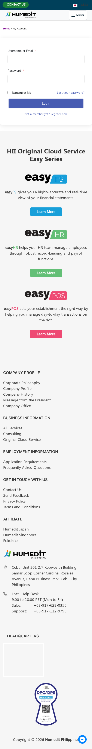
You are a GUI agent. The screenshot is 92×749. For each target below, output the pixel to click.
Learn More (46, 211)
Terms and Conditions (21, 506)
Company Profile (17, 388)
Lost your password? (71, 92)
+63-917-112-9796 (50, 610)
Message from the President (27, 399)
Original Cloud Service (22, 439)
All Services (12, 427)
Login (46, 103)
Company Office (17, 405)
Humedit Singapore (19, 534)
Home (6, 28)
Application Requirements (25, 461)
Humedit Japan (16, 529)
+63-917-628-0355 (50, 605)
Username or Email (22, 51)
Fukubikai (11, 540)
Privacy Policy (14, 501)
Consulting (12, 433)
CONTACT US (16, 4)
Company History (18, 394)
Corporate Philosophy (21, 382)
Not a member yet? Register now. (46, 114)
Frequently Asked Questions (27, 467)
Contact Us (12, 489)
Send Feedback (16, 495)
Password (15, 70)
